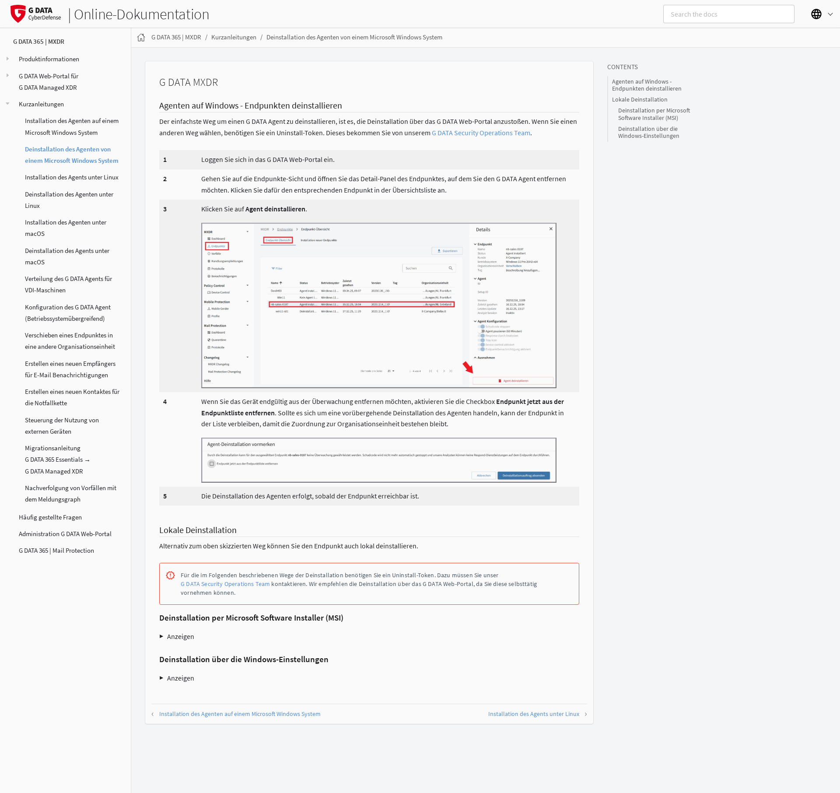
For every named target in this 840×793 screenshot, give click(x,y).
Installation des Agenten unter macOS (65, 228)
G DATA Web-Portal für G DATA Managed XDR (48, 81)
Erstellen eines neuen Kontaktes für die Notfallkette (72, 397)
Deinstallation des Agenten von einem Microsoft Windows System (72, 154)
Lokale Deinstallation (640, 99)
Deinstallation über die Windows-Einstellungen (648, 132)
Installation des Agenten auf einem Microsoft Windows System (72, 126)
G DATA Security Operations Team (481, 132)
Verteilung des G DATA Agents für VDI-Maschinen (68, 284)
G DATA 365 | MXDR (38, 41)
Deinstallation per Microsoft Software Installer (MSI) (654, 114)
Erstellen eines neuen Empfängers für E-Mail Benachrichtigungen (70, 369)
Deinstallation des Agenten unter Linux (69, 199)
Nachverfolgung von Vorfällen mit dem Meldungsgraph (70, 493)
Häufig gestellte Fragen (50, 516)
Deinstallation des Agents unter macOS (67, 256)
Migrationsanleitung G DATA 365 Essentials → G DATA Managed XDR (58, 459)
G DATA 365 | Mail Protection (56, 550)
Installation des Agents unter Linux (72, 177)
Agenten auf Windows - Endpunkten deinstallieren (647, 85)
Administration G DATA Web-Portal (65, 533)
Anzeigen (180, 636)
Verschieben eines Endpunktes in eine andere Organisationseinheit (70, 341)
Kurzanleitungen (41, 104)
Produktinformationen (49, 59)
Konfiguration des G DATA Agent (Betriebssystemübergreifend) (68, 312)
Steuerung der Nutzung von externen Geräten (62, 425)
